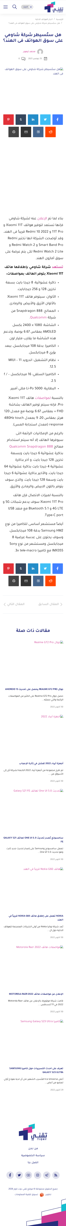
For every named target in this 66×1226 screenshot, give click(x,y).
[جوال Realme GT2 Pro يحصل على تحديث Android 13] (33, 662)
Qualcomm (38, 318)
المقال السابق (48, 604)
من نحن (33, 1148)
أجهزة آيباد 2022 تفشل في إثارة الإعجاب (41, 763)
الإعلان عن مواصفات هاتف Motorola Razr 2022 (36, 994)
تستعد (57, 267)
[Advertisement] (33, 180)
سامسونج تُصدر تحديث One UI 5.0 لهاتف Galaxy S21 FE (33, 840)
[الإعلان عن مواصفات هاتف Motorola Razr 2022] (33, 967)
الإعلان (42, 219)
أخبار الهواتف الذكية (44, 19)
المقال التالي (16, 604)
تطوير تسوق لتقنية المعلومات (33, 1195)
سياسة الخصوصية (33, 1155)
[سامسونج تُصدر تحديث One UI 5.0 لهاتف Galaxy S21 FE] (33, 811)
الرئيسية (59, 19)
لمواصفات (43, 398)
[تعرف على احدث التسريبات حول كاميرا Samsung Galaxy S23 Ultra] (33, 1041)
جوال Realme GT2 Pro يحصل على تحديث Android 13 (34, 689)
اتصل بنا (33, 1162)
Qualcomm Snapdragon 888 (31, 447)
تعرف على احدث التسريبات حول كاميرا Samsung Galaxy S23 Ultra (36, 1070)
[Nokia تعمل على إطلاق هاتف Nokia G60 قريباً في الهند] (33, 889)
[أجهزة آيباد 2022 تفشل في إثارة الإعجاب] (33, 737)
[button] (14, 7)
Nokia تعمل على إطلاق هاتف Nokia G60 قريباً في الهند (36, 918)
